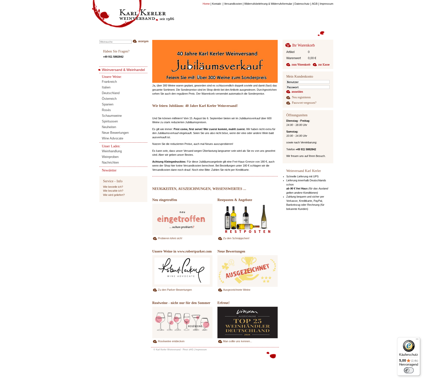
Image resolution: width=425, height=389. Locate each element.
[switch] (409, 370)
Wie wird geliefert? (114, 194)
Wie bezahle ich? (113, 190)
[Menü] (417, 340)
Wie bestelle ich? (113, 186)
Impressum (201, 349)
